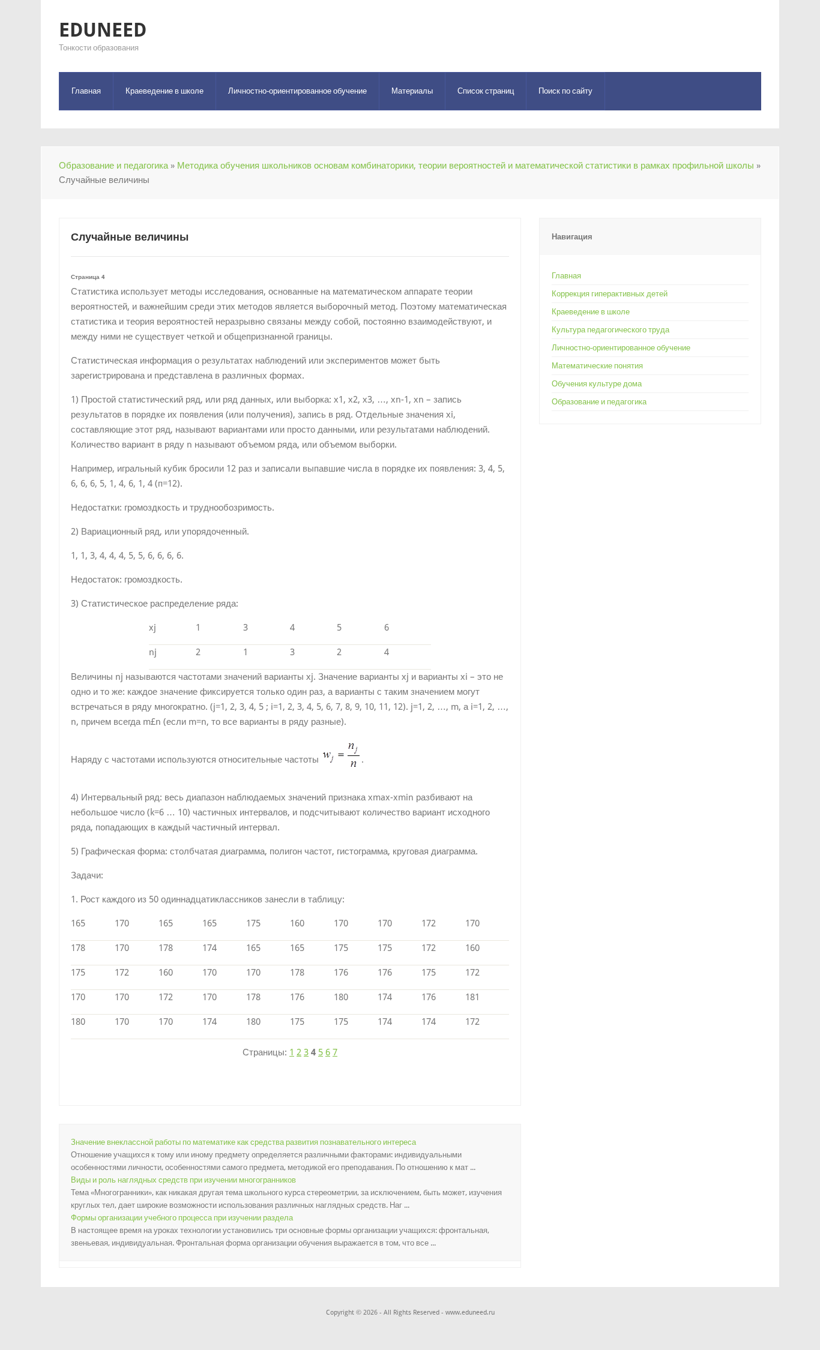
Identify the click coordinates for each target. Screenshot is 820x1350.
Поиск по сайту (565, 90)
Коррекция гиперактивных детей (610, 293)
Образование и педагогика (113, 165)
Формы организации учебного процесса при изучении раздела (182, 1217)
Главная (86, 90)
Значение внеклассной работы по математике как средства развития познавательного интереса (243, 1142)
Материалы (412, 90)
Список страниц (485, 90)
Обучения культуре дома (597, 383)
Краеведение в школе (164, 90)
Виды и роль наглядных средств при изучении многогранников (183, 1179)
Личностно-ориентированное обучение (297, 90)
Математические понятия (597, 365)
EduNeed (102, 30)
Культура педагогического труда (610, 329)
